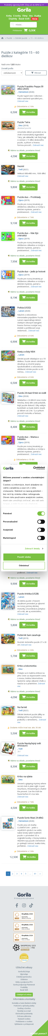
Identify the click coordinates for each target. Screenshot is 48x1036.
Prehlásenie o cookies (24, 1021)
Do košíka (30, 112)
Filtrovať (37, 73)
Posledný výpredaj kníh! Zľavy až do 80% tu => (24, 5)
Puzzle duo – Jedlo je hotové (31, 271)
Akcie (34, 18)
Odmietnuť (24, 565)
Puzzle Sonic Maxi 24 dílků (30, 817)
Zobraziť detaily (32, 548)
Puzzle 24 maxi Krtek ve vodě (31, 392)
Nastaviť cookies (24, 1019)
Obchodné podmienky (24, 1013)
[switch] (41, 522)
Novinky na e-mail (24, 1011)
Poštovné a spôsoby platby (24, 1006)
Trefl (20, 169)
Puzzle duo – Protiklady (29, 197)
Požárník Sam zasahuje (29, 635)
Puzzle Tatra (23, 122)
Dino (20, 125)
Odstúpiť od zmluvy (24, 994)
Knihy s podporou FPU (24, 982)
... (30, 873)
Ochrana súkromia (24, 1016)
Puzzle (9, 38)
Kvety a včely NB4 (26, 351)
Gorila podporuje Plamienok (24, 985)
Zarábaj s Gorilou (24, 1008)
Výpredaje (24, 974)
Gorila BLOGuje (24, 971)
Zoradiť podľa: (7, 68)
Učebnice (24, 979)
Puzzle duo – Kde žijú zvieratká (27, 234)
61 (35, 873)
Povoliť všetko (24, 557)
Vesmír (20, 166)
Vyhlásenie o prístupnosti (24, 1024)
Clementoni (23, 92)
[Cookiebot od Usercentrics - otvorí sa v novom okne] (34, 468)
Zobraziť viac (22, 101)
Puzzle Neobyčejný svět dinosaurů (29, 744)
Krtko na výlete (24, 776)
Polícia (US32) (24, 307)
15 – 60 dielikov (37, 38)
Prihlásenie (17, 30)
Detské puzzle (21, 38)
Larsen (21, 311)
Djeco (21, 200)
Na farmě (22, 707)
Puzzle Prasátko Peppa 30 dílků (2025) (30, 87)
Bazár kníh (24, 18)
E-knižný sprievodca (24, 977)
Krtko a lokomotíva (26, 665)
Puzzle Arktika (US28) (28, 593)
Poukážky (24, 987)
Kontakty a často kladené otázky (24, 1003)
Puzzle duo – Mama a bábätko (28, 438)
